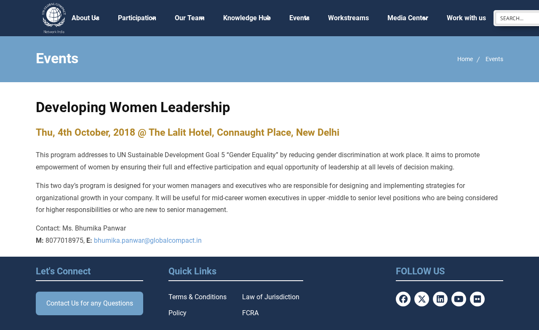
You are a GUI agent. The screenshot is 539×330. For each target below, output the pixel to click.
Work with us (466, 18)
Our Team (190, 18)
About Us (85, 18)
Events (299, 18)
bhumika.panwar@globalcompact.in (148, 240)
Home (465, 59)
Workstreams (348, 18)
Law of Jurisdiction (270, 297)
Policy (177, 313)
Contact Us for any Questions (89, 303)
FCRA (250, 313)
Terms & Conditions (197, 297)
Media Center (407, 18)
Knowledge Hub (247, 18)
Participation (137, 18)
